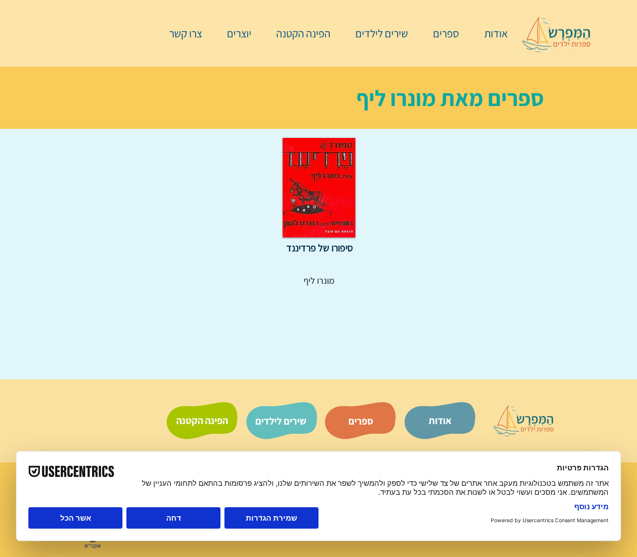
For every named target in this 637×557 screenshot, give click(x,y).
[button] (441, 33)
